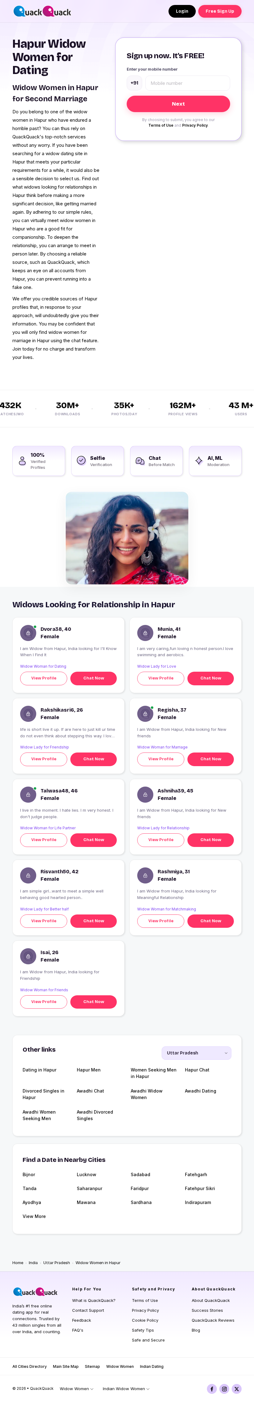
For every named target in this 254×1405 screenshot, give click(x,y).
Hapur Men (89, 1069)
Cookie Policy (145, 1320)
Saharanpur (89, 1188)
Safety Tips (143, 1330)
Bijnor (29, 1174)
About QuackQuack (211, 1300)
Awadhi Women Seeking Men (39, 1115)
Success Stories (207, 1310)
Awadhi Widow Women (147, 1094)
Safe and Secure (148, 1339)
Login (182, 11)
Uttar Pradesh (56, 1262)
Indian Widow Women (124, 1388)
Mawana (86, 1202)
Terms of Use (160, 125)
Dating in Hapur (39, 1069)
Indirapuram (198, 1202)
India (33, 1262)
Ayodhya (32, 1202)
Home (17, 1262)
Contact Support (88, 1310)
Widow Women (120, 1366)
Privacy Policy (195, 125)
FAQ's (77, 1330)
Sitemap (92, 1366)
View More (34, 1216)
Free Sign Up (220, 11)
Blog (196, 1330)
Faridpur (140, 1188)
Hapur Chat (197, 1069)
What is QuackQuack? (94, 1300)
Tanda (30, 1188)
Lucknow (86, 1174)
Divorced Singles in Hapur (43, 1094)
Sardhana (141, 1202)
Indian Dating (152, 1366)
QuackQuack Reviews (213, 1320)
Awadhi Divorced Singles (95, 1115)
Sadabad (140, 1174)
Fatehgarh (196, 1174)
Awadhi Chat (90, 1090)
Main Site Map (66, 1366)
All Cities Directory (29, 1366)
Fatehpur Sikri (200, 1188)
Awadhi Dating (200, 1090)
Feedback (81, 1320)
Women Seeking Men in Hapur (154, 1073)
